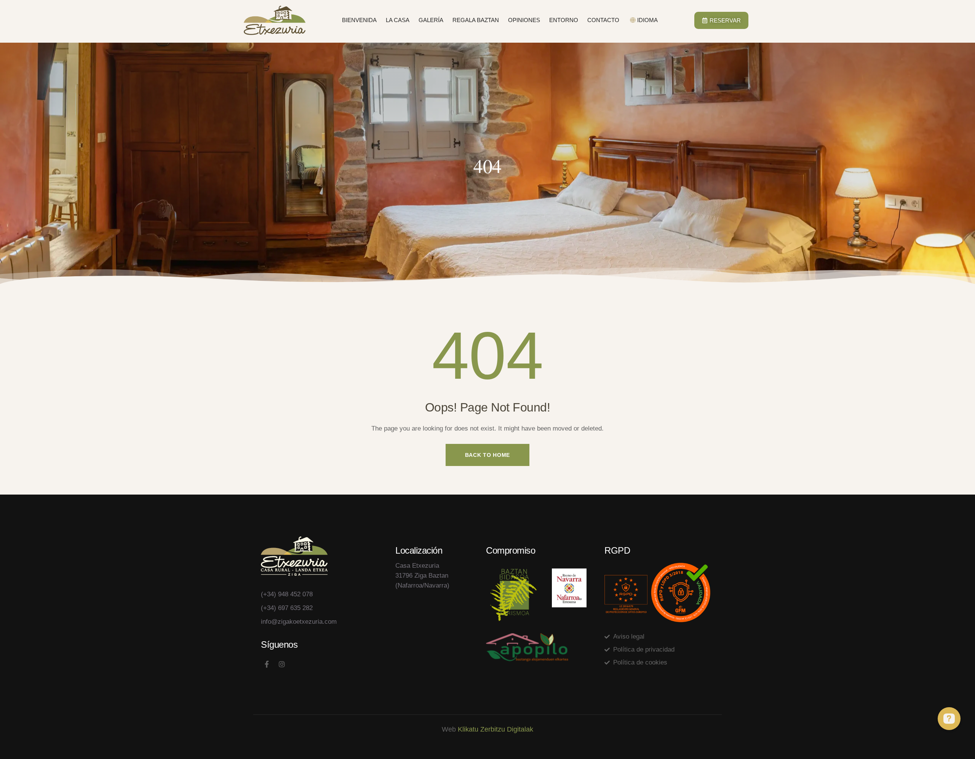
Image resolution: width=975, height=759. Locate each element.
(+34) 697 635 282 (287, 608)
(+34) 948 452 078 (287, 594)
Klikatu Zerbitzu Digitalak (495, 729)
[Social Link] (266, 664)
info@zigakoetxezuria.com (299, 621)
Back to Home (487, 455)
